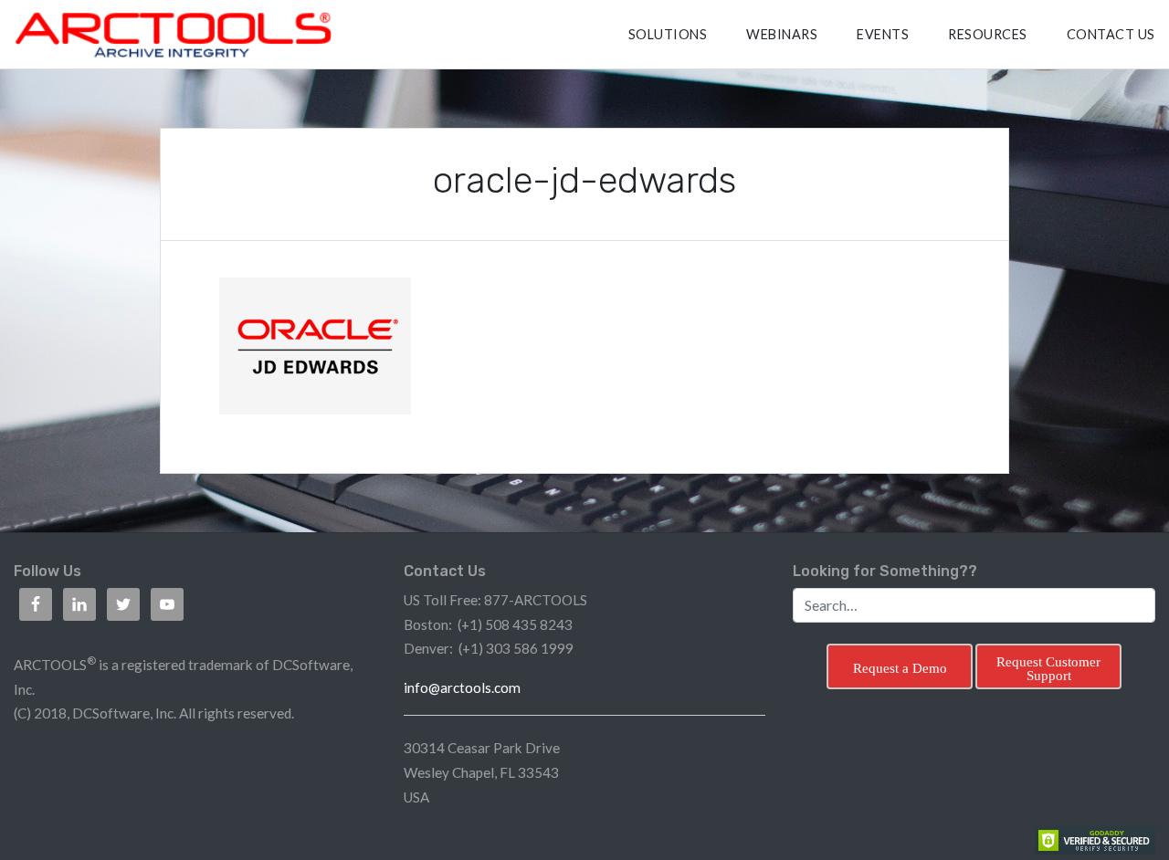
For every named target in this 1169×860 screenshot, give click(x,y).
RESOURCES (987, 34)
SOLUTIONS (668, 34)
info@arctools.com (462, 687)
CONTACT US (1111, 34)
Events (883, 34)
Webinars (781, 34)
